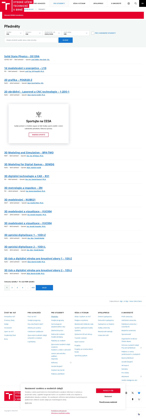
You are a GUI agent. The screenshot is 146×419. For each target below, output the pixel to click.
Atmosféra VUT (9, 317)
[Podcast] (132, 399)
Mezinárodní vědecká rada (84, 324)
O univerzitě (116, 3)
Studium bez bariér (58, 370)
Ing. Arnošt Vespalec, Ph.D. (36, 215)
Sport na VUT (9, 331)
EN (143, 3)
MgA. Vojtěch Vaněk (34, 168)
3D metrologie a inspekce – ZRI (23, 188)
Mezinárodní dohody (105, 331)
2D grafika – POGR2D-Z (18, 80)
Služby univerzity (104, 328)
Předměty (41, 9)
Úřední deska (126, 341)
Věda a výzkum (79, 3)
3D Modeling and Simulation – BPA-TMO (29, 152)
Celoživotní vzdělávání (35, 331)
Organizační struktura (129, 339)
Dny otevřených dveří (35, 324)
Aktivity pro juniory (34, 328)
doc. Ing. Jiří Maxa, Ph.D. (35, 156)
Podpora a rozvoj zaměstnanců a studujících (131, 353)
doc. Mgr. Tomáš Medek (35, 238)
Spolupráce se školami (106, 324)
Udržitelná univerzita (129, 320)
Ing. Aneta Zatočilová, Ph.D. (35, 191)
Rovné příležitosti (128, 358)
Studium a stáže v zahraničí (61, 350)
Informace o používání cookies (60, 413)
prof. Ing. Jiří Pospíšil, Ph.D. (34, 71)
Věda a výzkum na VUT (83, 317)
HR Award (125, 365)
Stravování (8, 328)
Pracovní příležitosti (131, 348)
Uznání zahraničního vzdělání (58, 354)
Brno (6, 339)
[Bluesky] (139, 393)
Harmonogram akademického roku (58, 325)
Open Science (79, 342)
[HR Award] (139, 414)
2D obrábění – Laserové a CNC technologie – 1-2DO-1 (36, 91)
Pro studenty (59, 3)
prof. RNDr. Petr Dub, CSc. (40, 60)
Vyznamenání (126, 334)
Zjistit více (28, 403)
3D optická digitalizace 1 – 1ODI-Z (25, 235)
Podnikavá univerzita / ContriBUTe (129, 325)
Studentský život (10, 335)
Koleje (6, 324)
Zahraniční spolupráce (106, 320)
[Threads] (126, 393)
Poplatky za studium (58, 341)
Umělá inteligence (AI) (129, 380)
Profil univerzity (127, 317)
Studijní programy (34, 320)
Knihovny (57, 362)
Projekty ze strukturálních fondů (84, 350)
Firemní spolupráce (105, 317)
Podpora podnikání (57, 374)
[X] (132, 393)
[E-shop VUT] (139, 399)
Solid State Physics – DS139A (21, 56)
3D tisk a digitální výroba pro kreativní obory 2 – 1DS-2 (38, 270)
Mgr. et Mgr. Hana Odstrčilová (131, 301)
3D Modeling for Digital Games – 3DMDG (29, 164)
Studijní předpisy (57, 337)
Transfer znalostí (81, 338)
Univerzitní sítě (103, 335)
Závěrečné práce (57, 330)
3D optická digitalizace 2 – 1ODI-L (25, 246)
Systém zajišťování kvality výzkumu (84, 329)
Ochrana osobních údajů (130, 345)
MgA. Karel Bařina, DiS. (35, 83)
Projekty (77, 345)
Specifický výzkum (81, 356)
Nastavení (108, 396)
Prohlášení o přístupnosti (59, 411)
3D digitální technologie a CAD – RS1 (26, 176)
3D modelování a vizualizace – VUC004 (28, 211)
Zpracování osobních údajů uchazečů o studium (37, 336)
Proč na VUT (32, 317)
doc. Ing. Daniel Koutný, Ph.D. (35, 179)
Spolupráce (98, 3)
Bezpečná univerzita (129, 330)
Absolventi (128, 376)
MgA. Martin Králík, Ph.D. (36, 95)
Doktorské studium (58, 334)
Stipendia (54, 359)
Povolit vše (108, 390)
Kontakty (125, 369)
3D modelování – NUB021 (19, 199)
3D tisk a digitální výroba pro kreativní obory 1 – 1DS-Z (38, 258)
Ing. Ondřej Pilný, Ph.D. (35, 203)
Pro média (125, 373)
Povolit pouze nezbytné (108, 402)
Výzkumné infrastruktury (83, 334)
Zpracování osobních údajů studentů (60, 345)
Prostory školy (9, 320)
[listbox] (14, 33)
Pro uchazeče (39, 3)
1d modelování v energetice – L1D (25, 68)
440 (33, 287)
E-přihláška (31, 342)
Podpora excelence (81, 320)
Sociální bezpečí (56, 366)
